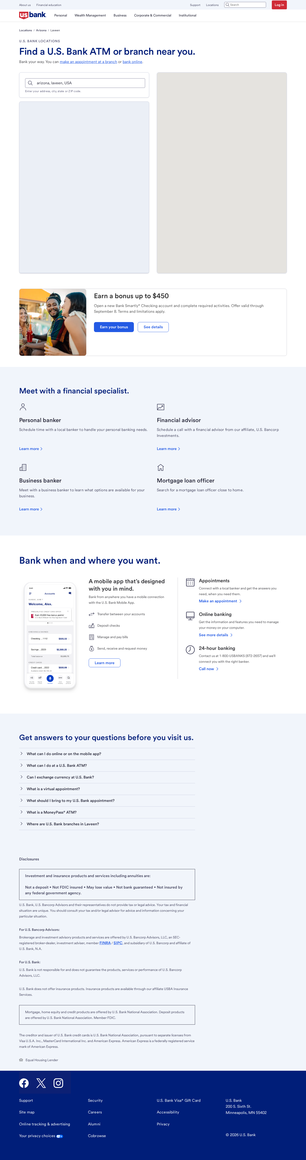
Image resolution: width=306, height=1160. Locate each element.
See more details (213, 635)
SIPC (118, 943)
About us (25, 5)
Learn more (29, 448)
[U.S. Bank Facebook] (24, 1083)
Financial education (48, 5)
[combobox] (245, 5)
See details (153, 327)
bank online (132, 61)
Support (195, 5)
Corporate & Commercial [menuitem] (152, 15)
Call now (206, 669)
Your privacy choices (37, 1136)
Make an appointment (218, 601)
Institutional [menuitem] (187, 15)
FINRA (105, 943)
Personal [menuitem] (60, 15)
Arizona (41, 30)
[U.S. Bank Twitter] (41, 1083)
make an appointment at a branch (88, 61)
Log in (279, 5)
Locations (212, 5)
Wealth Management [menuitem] (90, 15)
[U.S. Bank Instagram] (58, 1083)
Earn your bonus (114, 327)
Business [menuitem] (120, 15)
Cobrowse (97, 1136)
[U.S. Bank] (33, 15)
